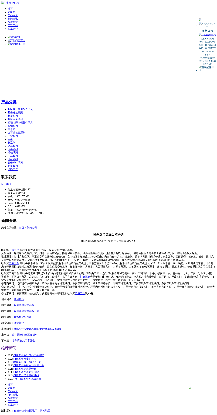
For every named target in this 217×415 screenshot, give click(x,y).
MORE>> (6, 184)
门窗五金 (14, 250)
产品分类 (9, 102)
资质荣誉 (13, 22)
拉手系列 (13, 149)
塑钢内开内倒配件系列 (20, 122)
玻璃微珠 (19, 299)
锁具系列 (13, 146)
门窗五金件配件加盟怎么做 (28, 365)
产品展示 (13, 15)
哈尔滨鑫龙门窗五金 (23, 340)
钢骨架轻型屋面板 (24, 305)
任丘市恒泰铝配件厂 (25, 410)
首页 (10, 8)
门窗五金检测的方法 (24, 358)
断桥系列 (13, 115)
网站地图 (45, 410)
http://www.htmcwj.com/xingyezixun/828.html (37, 328)
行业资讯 (13, 394)
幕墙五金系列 (15, 119)
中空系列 (13, 136)
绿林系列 (13, 159)
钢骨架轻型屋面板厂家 (26, 311)
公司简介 (13, 12)
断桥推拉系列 (15, 112)
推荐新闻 (9, 348)
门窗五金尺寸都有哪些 (26, 375)
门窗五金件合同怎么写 (26, 372)
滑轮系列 (13, 152)
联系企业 (13, 28)
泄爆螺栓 (19, 323)
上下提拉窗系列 (16, 132)
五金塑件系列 (15, 162)
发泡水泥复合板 (23, 317)
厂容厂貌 (13, 25)
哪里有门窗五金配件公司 (27, 362)
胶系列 (11, 142)
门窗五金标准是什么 (24, 368)
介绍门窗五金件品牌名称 (27, 378)
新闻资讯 (13, 18)
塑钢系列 (13, 126)
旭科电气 (13, 169)
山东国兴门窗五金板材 (24, 334)
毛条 (10, 139)
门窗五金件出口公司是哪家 (28, 355)
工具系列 (13, 156)
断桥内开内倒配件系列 (20, 109)
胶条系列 (13, 166)
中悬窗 (11, 129)
